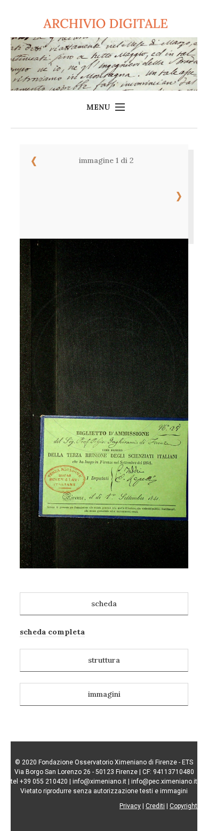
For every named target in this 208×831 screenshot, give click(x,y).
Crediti (155, 806)
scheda (104, 603)
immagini (104, 694)
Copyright (183, 806)
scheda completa (52, 632)
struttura (104, 660)
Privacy (130, 806)
